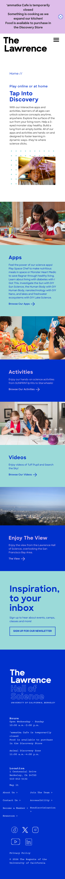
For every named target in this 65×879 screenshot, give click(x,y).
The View (14, 559)
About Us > (10, 793)
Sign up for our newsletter (32, 631)
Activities (21, 372)
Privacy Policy (20, 853)
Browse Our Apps (19, 304)
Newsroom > (10, 816)
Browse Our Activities (22, 389)
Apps (15, 258)
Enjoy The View (28, 538)
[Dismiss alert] (60, 16)
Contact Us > (12, 801)
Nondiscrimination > (42, 810)
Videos (17, 458)
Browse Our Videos (20, 474)
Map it (14, 785)
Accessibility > (41, 801)
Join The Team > (41, 793)
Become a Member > (15, 808)
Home (14, 73)
